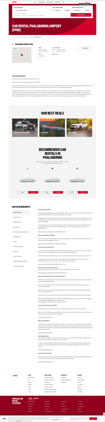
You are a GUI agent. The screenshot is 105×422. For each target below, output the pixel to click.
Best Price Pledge (80, 379)
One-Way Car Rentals (48, 387)
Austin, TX (30, 409)
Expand (14, 48)
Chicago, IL (47, 409)
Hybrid (29, 387)
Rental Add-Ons (47, 382)
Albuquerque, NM (31, 401)
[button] (22, 55)
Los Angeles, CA (81, 406)
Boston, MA (30, 411)
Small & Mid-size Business (66, 379)
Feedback (79, 387)
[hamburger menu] (92, 2)
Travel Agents (63, 377)
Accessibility (79, 391)
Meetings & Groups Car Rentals (50, 391)
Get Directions (85, 48)
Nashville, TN (80, 411)
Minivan (29, 382)
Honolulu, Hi (63, 411)
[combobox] (33, 10)
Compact (30, 384)
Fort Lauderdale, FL (65, 409)
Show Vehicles (81, 15)
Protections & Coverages (49, 379)
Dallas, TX (63, 404)
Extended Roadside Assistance (50, 389)
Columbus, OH (64, 401)
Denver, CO (63, 406)
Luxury (29, 391)
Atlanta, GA (30, 406)
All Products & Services (48, 377)
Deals (64, 2)
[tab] (30, 398)
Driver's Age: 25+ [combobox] (17, 15)
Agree (93, 418)
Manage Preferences (75, 418)
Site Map (79, 382)
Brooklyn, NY (47, 401)
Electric (29, 389)
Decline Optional (84, 418)
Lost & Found (79, 384)
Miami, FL (79, 409)
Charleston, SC (47, 404)
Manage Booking (41, 2)
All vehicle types (31, 377)
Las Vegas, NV (80, 404)
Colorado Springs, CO (49, 411)
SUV (29, 379)
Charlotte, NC (47, 406)
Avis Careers (79, 389)
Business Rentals (50, 2)
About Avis (79, 377)
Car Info (22, 192)
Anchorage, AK (31, 404)
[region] (52, 418)
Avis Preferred (57, 2)
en (82, 2)
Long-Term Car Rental (48, 384)
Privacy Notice (55, 419)
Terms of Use (18, 420)
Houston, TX (80, 401)
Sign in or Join (87, 2)
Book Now (33, 192)
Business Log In (64, 382)
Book (35, 2)
